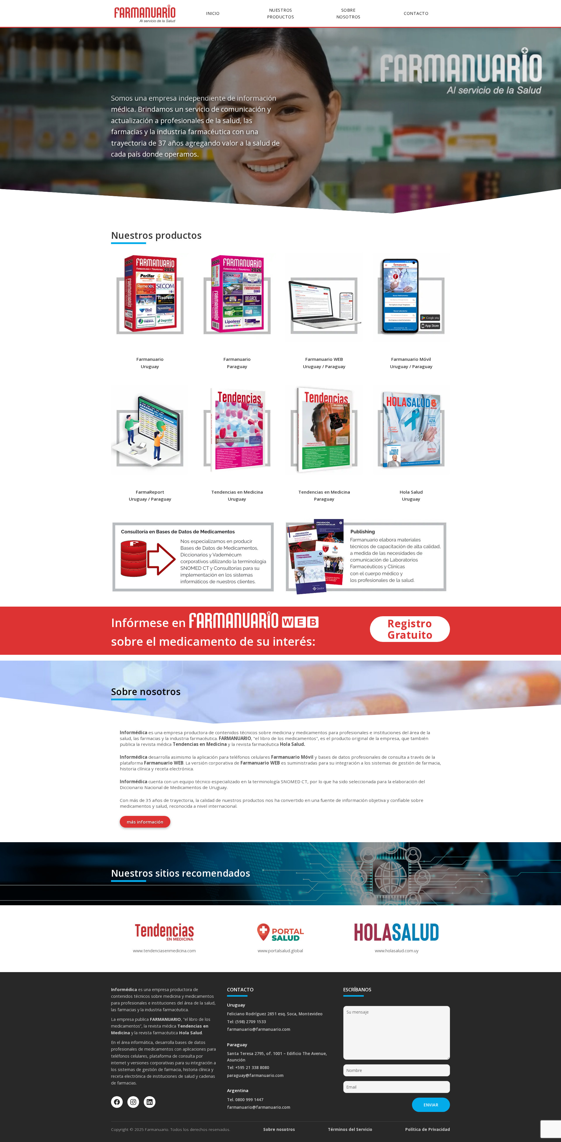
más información (145, 822)
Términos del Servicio (350, 1129)
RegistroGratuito (409, 629)
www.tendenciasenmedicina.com (164, 950)
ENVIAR (431, 1105)
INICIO (212, 13)
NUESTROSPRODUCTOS (280, 13)
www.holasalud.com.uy (396, 950)
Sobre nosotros (279, 1129)
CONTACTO (416, 13)
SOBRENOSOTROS (348, 13)
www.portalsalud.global (280, 950)
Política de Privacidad (427, 1129)
